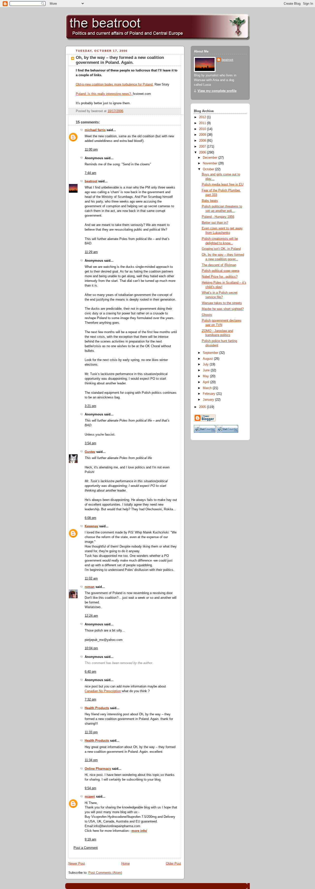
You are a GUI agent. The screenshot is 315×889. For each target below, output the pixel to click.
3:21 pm (90, 406)
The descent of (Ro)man (219, 265)
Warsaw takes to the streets (222, 303)
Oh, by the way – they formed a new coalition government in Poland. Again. (120, 60)
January (209, 399)
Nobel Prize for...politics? (219, 276)
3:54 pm (90, 443)
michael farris (95, 130)
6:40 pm (90, 671)
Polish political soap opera (220, 271)
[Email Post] (176, 111)
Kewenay (91, 526)
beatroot (91, 181)
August (208, 358)
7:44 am (90, 173)
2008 (203, 140)
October (209, 169)
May (206, 376)
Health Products (97, 708)
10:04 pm (91, 648)
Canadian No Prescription (103, 691)
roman (89, 587)
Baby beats (210, 201)
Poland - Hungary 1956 (218, 217)
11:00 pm (91, 149)
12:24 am (91, 615)
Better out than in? (215, 222)
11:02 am (91, 578)
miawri (90, 796)
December (210, 157)
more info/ (139, 831)
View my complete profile (217, 91)
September (211, 353)
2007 (203, 146)
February (209, 393)
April (206, 382)
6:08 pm (90, 518)
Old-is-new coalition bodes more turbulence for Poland (114, 84)
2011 (203, 123)
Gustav (90, 452)
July (206, 364)
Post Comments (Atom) (105, 872)
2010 (203, 129)
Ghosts (207, 315)
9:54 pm (90, 788)
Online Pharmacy (98, 768)
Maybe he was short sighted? (223, 309)
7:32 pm (90, 699)
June (207, 370)
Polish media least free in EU (222, 184)
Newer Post (76, 863)
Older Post (173, 863)
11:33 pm (91, 732)
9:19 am (90, 839)
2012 (203, 117)
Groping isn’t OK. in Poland (221, 249)
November (210, 163)
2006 (203, 152)
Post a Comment (86, 848)
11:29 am (91, 252)
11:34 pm (91, 760)
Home (125, 863)
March (208, 388)
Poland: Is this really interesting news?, (104, 94)
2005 (203, 407)
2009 (203, 135)
